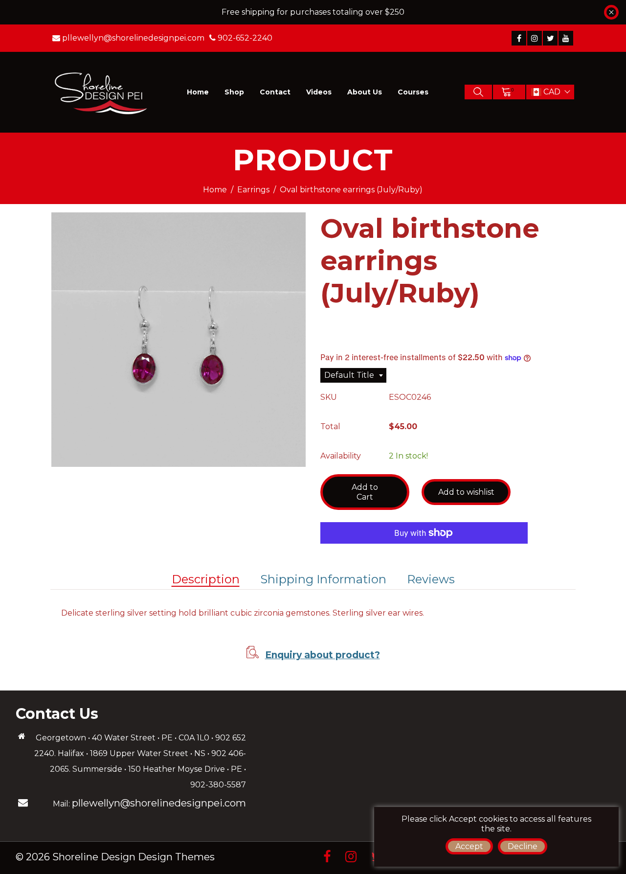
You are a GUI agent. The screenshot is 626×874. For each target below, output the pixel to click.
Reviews (431, 579)
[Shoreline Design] (101, 91)
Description (206, 579)
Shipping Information (323, 579)
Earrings (253, 189)
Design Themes (176, 857)
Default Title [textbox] (349, 375)
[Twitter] (550, 38)
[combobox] (353, 375)
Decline (522, 846)
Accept (469, 846)
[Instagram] (534, 38)
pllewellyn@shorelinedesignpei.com (159, 803)
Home (215, 189)
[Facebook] (519, 38)
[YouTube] (566, 38)
